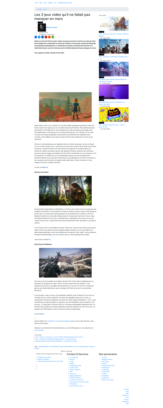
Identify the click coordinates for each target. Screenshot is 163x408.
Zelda (37, 348)
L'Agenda (60, 3)
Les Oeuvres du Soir (76, 386)
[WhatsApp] (52, 37)
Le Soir (104, 357)
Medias (50, 3)
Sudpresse (105, 369)
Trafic (72, 361)
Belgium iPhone (107, 359)
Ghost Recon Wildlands (63, 346)
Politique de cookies (44, 357)
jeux (84, 346)
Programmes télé (75, 365)
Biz (55, 3)
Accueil (39, 9)
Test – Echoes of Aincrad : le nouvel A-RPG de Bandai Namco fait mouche (59, 337)
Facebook (50, 321)
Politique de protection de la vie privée (50, 361)
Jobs (127, 403)
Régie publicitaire (75, 376)
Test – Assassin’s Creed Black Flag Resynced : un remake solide (55, 339)
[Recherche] (128, 3)
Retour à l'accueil (66, 351)
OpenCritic (105, 378)
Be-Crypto (105, 361)
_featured (41, 346)
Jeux (45, 3)
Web (41, 3)
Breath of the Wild (50, 346)
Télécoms (126, 395)
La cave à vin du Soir (77, 380)
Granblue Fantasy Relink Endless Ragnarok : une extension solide (56, 341)
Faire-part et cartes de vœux (79, 382)
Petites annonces (75, 378)
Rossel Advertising (108, 365)
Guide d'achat (67, 3)
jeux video (89, 346)
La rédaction (74, 357)
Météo (72, 363)
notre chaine (38, 330)
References (105, 367)
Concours (73, 374)
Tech (36, 3)
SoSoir (104, 374)
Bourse (72, 359)
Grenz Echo (106, 371)
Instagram (67, 321)
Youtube (58, 321)
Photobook (73, 384)
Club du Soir (74, 367)
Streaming (125, 401)
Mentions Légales (43, 359)
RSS (71, 371)
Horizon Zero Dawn (77, 346)
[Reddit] (49, 37)
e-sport (126, 399)
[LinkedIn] (42, 37)
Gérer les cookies (108, 380)
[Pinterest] (46, 37)
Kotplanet (105, 376)
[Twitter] (39, 37)
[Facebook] (35, 37)
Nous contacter (75, 369)
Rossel (104, 363)
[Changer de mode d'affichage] (128, 1)
